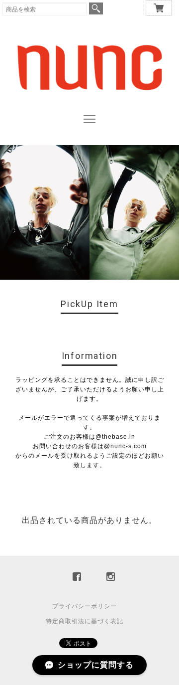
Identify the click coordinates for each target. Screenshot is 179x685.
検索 (96, 8)
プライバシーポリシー (84, 606)
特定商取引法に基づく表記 (84, 621)
